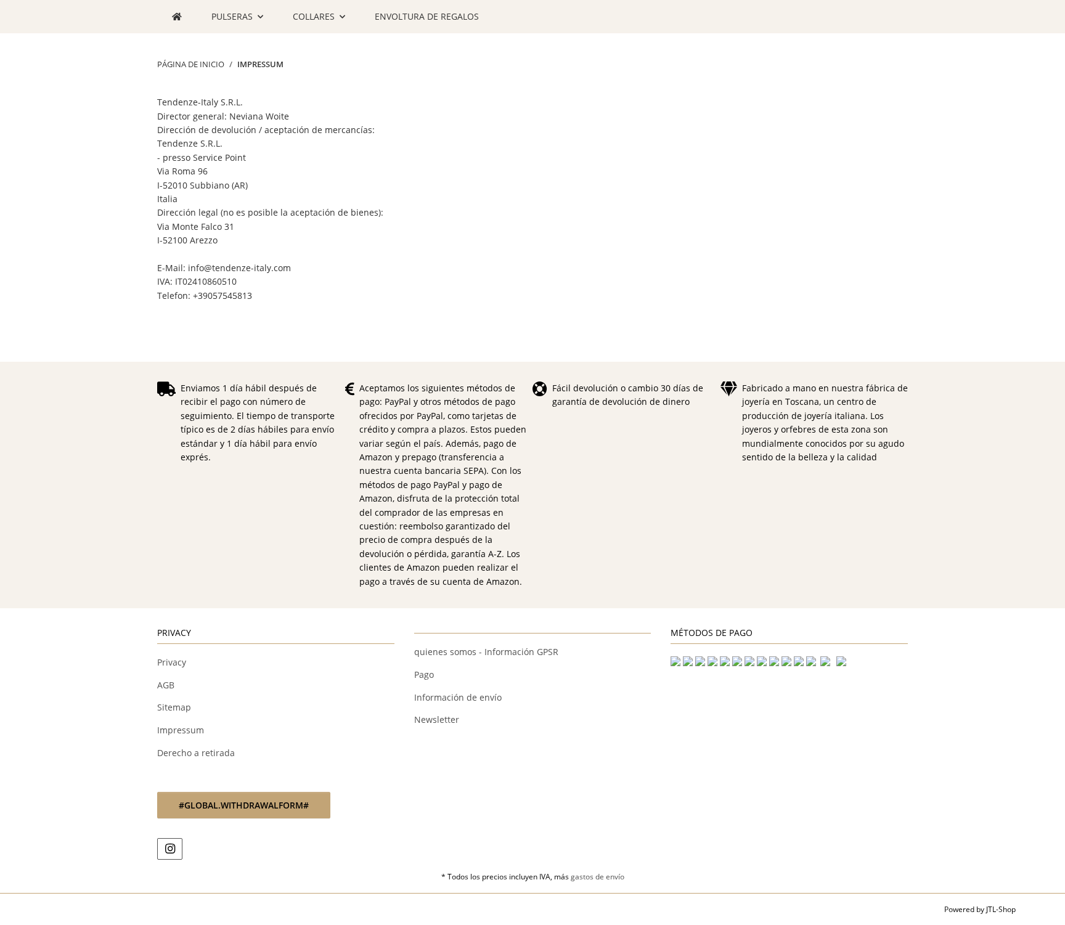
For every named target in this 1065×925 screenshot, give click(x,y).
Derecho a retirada (196, 753)
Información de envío (458, 697)
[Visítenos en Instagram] (169, 849)
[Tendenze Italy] (177, 16)
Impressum (180, 730)
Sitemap (174, 707)
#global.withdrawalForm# (244, 805)
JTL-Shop (1001, 909)
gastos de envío (597, 876)
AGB (165, 685)
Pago (424, 674)
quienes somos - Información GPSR (486, 652)
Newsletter (436, 719)
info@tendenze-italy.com (239, 268)
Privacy (171, 662)
